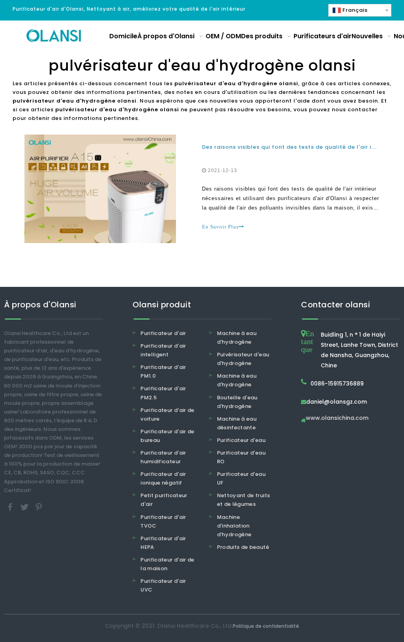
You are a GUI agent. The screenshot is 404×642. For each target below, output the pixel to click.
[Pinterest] (38, 506)
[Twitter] (25, 506)
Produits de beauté (243, 547)
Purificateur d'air (163, 333)
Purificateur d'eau (241, 440)
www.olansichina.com (337, 418)
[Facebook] (11, 506)
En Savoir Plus (220, 227)
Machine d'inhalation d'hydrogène (234, 525)
